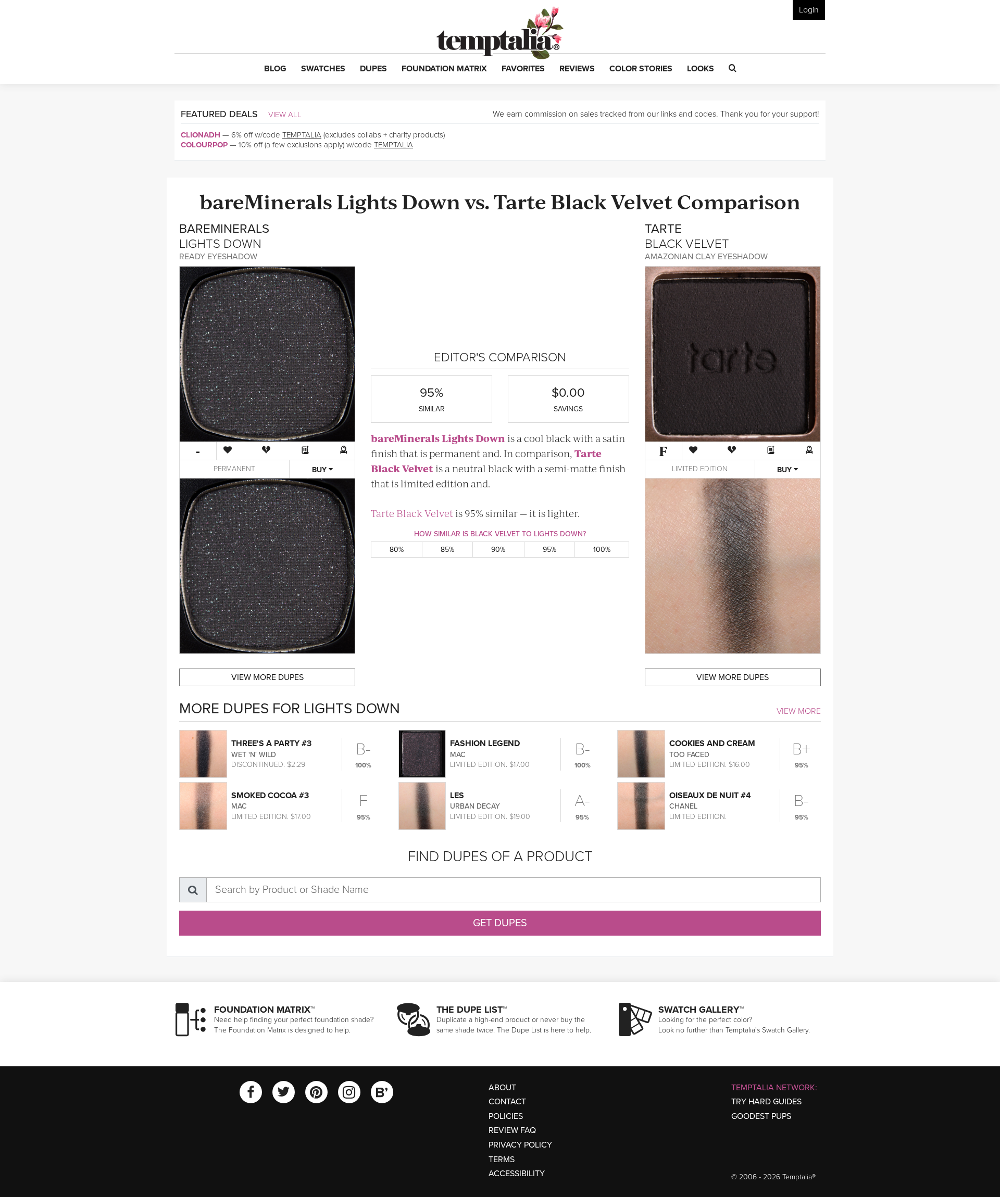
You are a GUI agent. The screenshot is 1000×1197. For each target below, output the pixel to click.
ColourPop (204, 144)
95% (549, 549)
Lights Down (398, 200)
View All (285, 114)
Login (809, 10)
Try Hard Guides (766, 1102)
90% (498, 549)
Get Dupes (500, 923)
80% (397, 549)
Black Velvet (612, 200)
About (502, 1087)
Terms (502, 1159)
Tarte (520, 200)
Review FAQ (512, 1130)
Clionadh (200, 135)
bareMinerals (265, 200)
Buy (320, 469)
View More (799, 711)
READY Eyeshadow (218, 256)
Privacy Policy (520, 1145)
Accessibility (517, 1173)
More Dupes (267, 677)
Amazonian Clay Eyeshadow (706, 256)
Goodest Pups (761, 1116)
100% (601, 549)
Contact (507, 1102)
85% (447, 549)
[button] (275, 69)
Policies (506, 1116)
